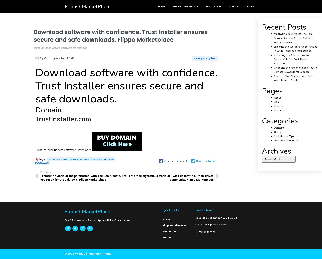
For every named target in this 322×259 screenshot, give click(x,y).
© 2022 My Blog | (76, 254)
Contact (279, 106)
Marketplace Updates (205, 58)
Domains (279, 128)
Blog (276, 102)
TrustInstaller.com (63, 119)
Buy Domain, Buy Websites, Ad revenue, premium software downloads (74, 161)
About (277, 97)
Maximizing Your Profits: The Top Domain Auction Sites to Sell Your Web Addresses (293, 38)
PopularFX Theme (99, 254)
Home (277, 110)
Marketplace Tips (284, 136)
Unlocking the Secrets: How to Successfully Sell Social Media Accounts (291, 59)
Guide (277, 132)
